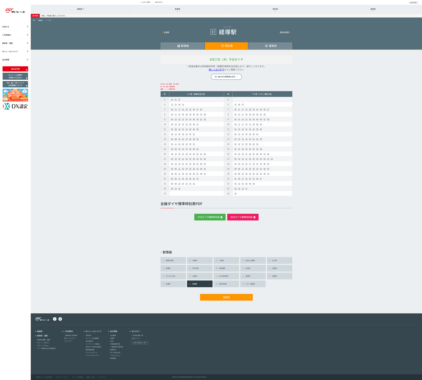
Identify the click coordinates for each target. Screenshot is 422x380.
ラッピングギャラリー (93, 355)
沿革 (111, 341)
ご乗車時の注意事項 (70, 335)
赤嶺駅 (193, 260)
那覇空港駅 (168, 260)
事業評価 (113, 350)
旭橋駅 (166, 268)
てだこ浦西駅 (248, 284)
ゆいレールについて (10, 51)
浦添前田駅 (284, 32)
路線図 (226, 297)
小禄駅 (220, 260)
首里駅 (273, 276)
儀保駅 (246, 276)
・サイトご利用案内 (77, 377)
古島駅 (193, 276)
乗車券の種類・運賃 (43, 340)
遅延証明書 (15, 69)
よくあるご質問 (145, 2)
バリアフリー (68, 341)
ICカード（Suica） (43, 345)
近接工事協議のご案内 (139, 343)
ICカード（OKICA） (43, 343)
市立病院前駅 (222, 276)
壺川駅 (273, 260)
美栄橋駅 (220, 268)
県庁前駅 (194, 268)
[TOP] (34, 20)
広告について (136, 338)
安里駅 (273, 268)
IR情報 (112, 338)
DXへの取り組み (115, 352)
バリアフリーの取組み (93, 344)
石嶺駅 (166, 32)
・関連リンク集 (90, 377)
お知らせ (5, 26)
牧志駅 (246, 268)
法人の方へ (136, 331)
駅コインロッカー (70, 338)
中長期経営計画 (115, 344)
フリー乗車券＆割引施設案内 (46, 348)
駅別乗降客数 (90, 350)
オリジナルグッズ (91, 352)
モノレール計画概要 (92, 338)
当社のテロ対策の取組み (93, 347)
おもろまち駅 (169, 276)
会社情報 (5, 59)
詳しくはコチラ (216, 69)
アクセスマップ (115, 355)
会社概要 (113, 335)
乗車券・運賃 (7, 43)
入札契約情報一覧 (137, 335)
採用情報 (113, 358)
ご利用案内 (6, 35)
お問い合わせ (159, 2)
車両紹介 (88, 335)
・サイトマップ (101, 377)
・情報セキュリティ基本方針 (43, 377)
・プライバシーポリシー (62, 377)
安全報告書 (89, 341)
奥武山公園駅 (248, 260)
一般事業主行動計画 (116, 347)
